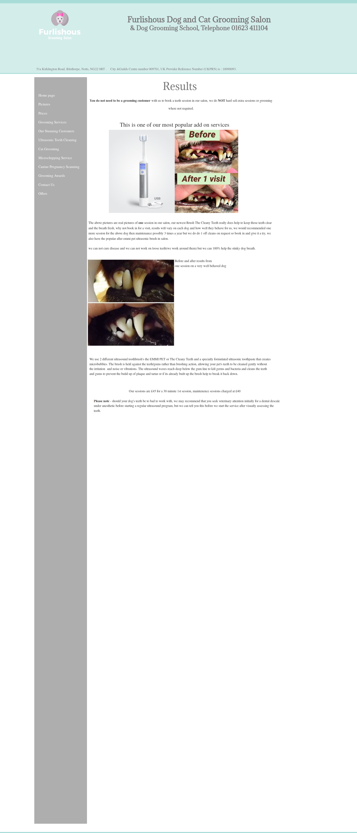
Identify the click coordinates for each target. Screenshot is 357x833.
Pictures (44, 104)
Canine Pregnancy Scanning (59, 166)
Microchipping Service (55, 157)
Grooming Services (52, 122)
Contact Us (46, 184)
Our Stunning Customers (56, 131)
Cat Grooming (48, 149)
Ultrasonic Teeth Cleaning (57, 139)
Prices (42, 113)
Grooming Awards (51, 175)
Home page (46, 95)
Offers (42, 193)
